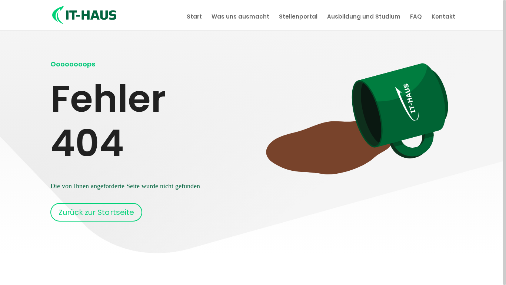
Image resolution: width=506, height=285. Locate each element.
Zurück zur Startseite (96, 212)
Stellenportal (298, 17)
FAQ (416, 17)
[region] (253, 142)
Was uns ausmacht (240, 17)
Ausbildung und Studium (363, 17)
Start (194, 17)
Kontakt (443, 17)
